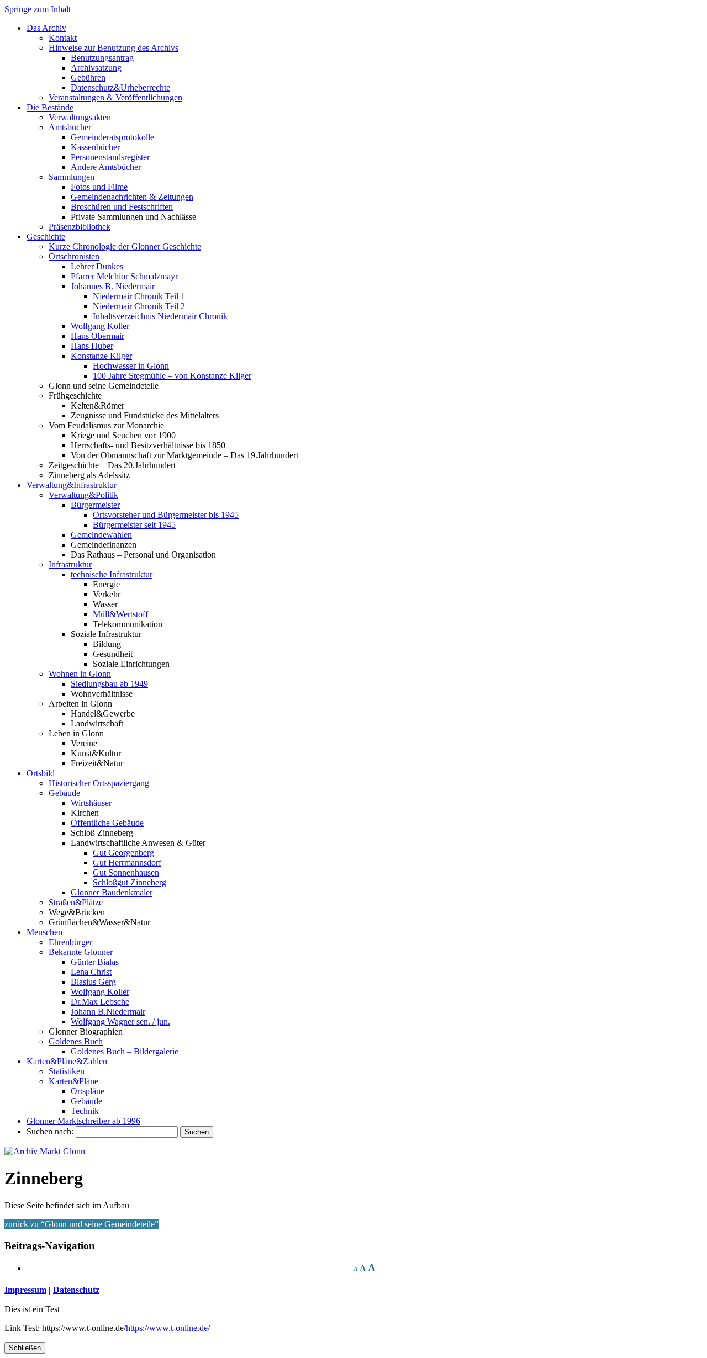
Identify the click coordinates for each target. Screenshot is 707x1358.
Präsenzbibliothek (79, 226)
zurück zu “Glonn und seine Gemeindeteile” (81, 1224)
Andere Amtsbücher (106, 167)
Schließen (25, 1348)
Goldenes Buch (76, 1041)
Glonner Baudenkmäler (111, 892)
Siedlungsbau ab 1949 (109, 683)
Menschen (44, 932)
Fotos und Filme (99, 187)
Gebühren (88, 77)
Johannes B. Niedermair (113, 286)
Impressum (25, 1290)
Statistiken (67, 1071)
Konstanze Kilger (101, 355)
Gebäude (64, 793)
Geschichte (46, 236)
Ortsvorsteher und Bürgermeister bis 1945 (166, 514)
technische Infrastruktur (111, 574)
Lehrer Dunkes (97, 266)
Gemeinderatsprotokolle (112, 137)
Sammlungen (71, 177)
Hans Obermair (97, 336)
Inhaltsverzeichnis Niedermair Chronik (160, 316)
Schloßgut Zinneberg (129, 882)
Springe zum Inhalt (37, 9)
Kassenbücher (95, 147)
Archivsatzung (96, 67)
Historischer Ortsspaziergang (99, 783)
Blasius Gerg (93, 981)
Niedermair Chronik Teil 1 (139, 296)
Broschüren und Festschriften (122, 206)
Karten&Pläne (73, 1081)
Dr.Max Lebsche (100, 1001)
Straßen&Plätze (76, 902)
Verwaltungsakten (80, 117)
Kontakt (63, 38)
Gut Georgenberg (123, 852)
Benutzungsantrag (102, 57)
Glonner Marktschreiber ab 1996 (83, 1121)
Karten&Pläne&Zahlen (67, 1061)
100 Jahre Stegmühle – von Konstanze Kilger (172, 375)
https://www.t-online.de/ (168, 1328)
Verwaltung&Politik (83, 495)
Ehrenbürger (70, 942)
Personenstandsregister (110, 157)
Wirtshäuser (91, 803)
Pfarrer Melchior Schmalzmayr (124, 276)
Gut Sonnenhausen (126, 872)
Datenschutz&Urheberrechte (120, 87)
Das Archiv (46, 28)
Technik (85, 1111)
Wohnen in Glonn (80, 673)
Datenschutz (76, 1290)
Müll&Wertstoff (120, 614)
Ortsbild (41, 773)
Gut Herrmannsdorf (127, 862)
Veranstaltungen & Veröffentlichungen (115, 97)
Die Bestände (50, 107)
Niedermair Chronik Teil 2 (139, 306)
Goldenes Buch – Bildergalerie (124, 1051)
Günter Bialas (95, 962)
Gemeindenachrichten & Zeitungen (132, 196)
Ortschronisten (74, 256)
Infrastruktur (70, 564)
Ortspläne (87, 1091)
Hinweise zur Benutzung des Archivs (113, 47)
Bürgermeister (95, 505)
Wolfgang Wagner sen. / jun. (120, 1021)
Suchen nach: (50, 1131)
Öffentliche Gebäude (107, 822)
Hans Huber (92, 346)
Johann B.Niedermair (108, 1011)
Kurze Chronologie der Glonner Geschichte (125, 246)
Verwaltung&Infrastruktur (72, 485)
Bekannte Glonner (81, 952)
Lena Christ (91, 972)
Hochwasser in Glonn (131, 365)
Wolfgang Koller (100, 326)
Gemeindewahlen (101, 534)
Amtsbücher (70, 127)
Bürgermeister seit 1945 (134, 524)
